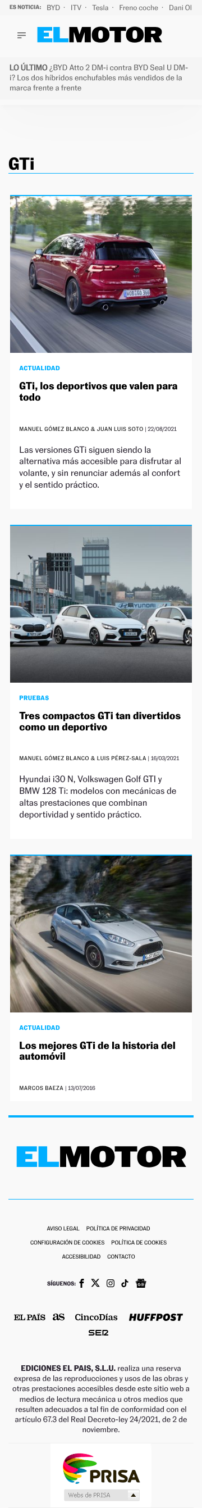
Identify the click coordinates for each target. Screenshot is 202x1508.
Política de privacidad (118, 1229)
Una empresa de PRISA (101, 1468)
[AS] (59, 1318)
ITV (77, 7)
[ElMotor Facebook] (81, 1284)
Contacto (121, 1257)
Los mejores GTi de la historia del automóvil (97, 1051)
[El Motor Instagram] (110, 1284)
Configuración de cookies (67, 1243)
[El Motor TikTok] (124, 1284)
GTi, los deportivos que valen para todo (98, 391)
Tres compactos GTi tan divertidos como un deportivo (100, 721)
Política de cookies (139, 1243)
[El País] (30, 1318)
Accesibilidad (81, 1257)
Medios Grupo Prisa (101, 1495)
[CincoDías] (96, 1318)
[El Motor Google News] (140, 1284)
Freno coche (140, 7)
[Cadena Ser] (98, 1334)
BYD (54, 7)
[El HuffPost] (156, 1318)
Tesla (101, 7)
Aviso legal (63, 1229)
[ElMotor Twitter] (95, 1284)
